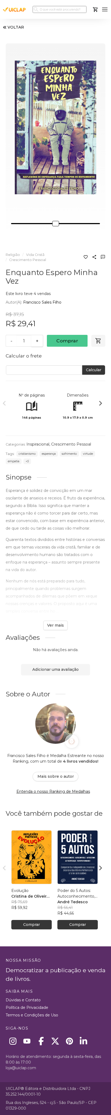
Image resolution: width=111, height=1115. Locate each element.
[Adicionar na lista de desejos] (85, 257)
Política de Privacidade (27, 1007)
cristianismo (27, 454)
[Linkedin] (84, 1041)
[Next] (100, 404)
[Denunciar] (102, 257)
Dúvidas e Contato (23, 1000)
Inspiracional (37, 444)
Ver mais (55, 625)
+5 (27, 461)
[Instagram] (13, 1041)
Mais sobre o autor (55, 776)
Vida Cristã (35, 255)
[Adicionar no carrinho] (98, 341)
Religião (13, 255)
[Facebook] (41, 1041)
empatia (13, 461)
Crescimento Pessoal (27, 260)
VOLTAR (16, 27)
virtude (88, 454)
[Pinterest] (69, 1041)
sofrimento (69, 454)
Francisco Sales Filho (42, 302)
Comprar (67, 340)
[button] (105, 9)
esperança (49, 454)
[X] (55, 1041)
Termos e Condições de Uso (32, 1015)
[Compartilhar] (94, 257)
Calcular (93, 369)
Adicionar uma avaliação (55, 669)
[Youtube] (27, 1041)
